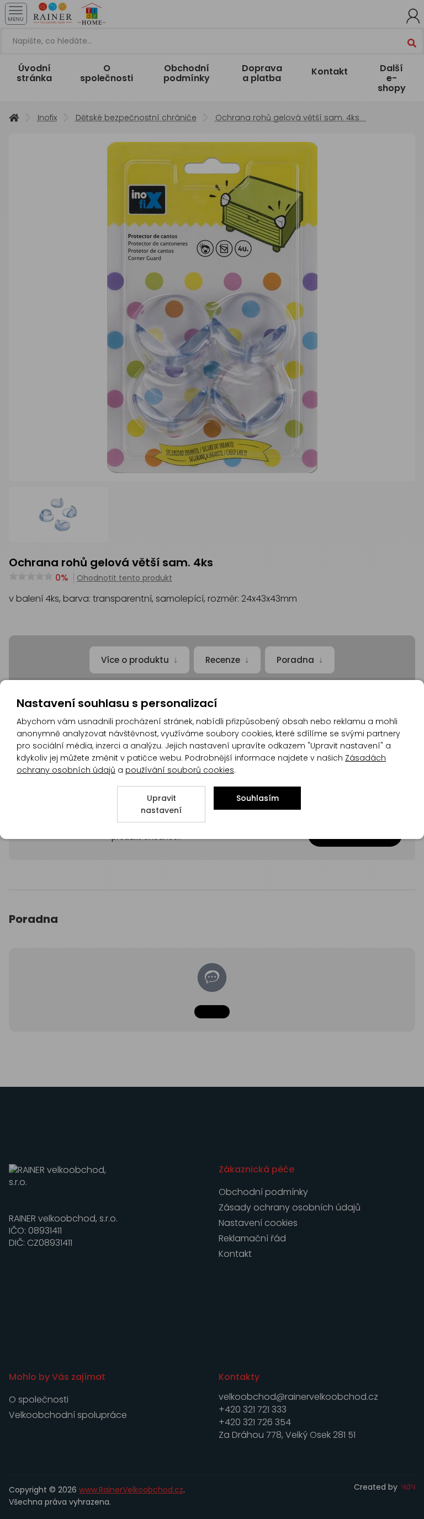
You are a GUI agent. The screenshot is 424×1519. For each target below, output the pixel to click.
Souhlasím (257, 798)
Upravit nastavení (161, 804)
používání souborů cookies (179, 770)
